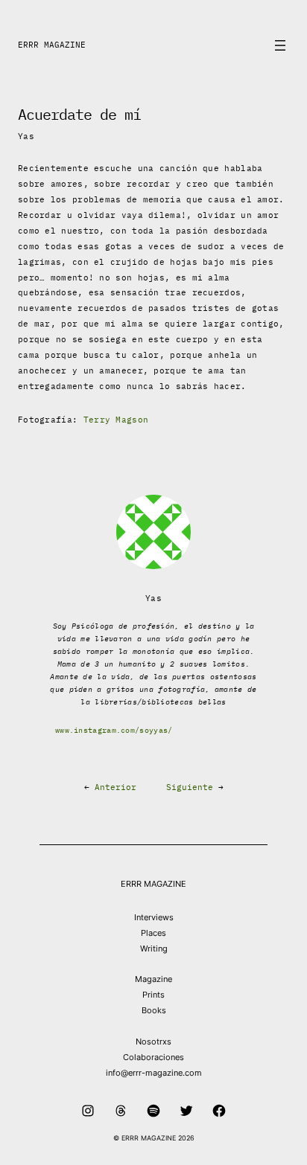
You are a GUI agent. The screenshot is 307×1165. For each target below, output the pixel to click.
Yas (26, 136)
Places (153, 933)
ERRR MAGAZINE (52, 44)
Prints (153, 994)
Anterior (115, 787)
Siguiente (189, 787)
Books (154, 1010)
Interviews (154, 917)
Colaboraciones (153, 1057)
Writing (154, 948)
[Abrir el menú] (280, 45)
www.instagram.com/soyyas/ (114, 730)
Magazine (153, 979)
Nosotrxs (153, 1041)
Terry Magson (116, 419)
